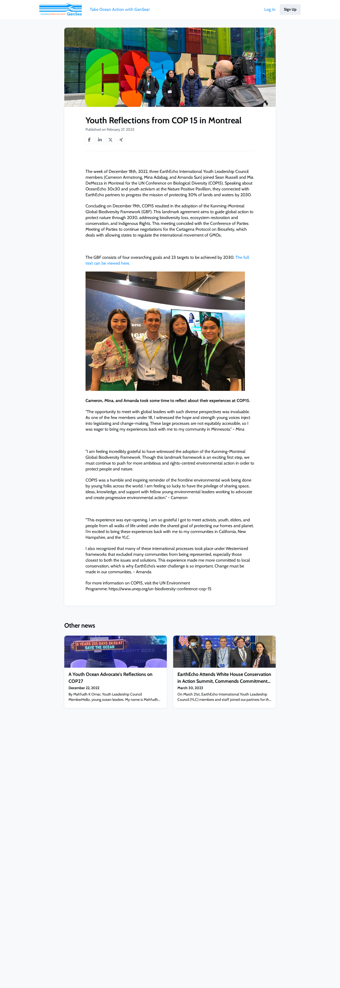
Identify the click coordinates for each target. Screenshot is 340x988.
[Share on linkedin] (100, 139)
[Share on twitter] (110, 139)
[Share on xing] (121, 139)
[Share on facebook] (89, 139)
